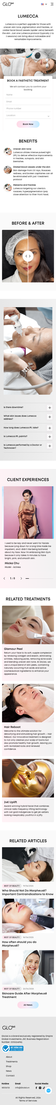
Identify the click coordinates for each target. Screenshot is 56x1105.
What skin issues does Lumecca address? (20, 417)
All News (28, 1005)
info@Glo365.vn (22, 1087)
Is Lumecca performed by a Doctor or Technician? (23, 446)
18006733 (6, 1087)
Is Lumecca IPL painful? (15, 436)
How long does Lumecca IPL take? (21, 427)
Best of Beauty (12, 885)
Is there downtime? (13, 407)
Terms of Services (28, 1100)
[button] (44, 4)
